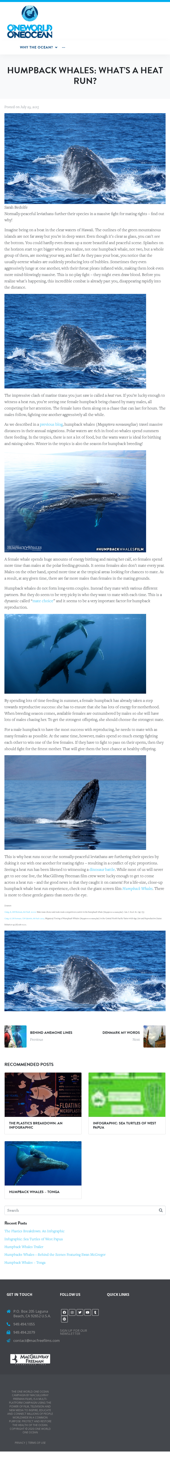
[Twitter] (80, 1312)
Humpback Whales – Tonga (24, 1262)
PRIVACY (20, 1443)
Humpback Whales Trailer (23, 1246)
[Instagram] (72, 1312)
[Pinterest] (64, 1319)
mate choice (43, 600)
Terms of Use (37, 1443)
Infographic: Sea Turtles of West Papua (33, 1239)
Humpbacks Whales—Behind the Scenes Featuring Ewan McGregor (55, 1254)
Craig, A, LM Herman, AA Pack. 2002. (20, 911)
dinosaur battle (102, 869)
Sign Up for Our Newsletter (73, 1332)
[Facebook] (64, 1312)
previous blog (51, 424)
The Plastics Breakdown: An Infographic (34, 1231)
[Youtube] (87, 1312)
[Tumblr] (95, 1312)
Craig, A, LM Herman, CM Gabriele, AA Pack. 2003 (24, 918)
